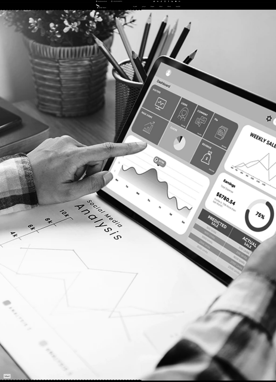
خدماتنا (169, 6)
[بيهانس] (156, 2)
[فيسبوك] (167, 2)
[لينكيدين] (171, 2)
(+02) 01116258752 (117, 1)
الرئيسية (178, 6)
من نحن (144, 6)
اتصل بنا (135, 6)
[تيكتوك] (160, 2)
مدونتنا (152, 6)
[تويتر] (153, 2)
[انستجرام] (164, 2)
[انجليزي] (178, 2)
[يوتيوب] (174, 2)
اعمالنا (160, 6)
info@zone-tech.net (102, 1)
